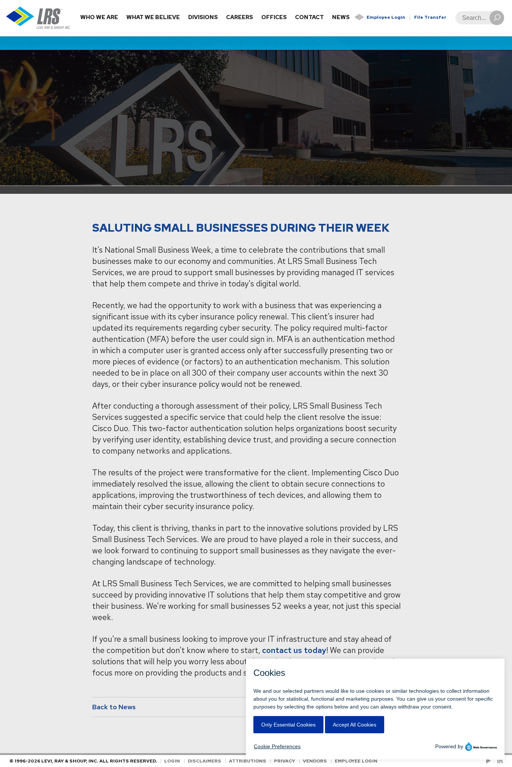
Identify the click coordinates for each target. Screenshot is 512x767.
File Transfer (430, 17)
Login (172, 761)
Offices (274, 17)
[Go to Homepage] (38, 18)
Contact (309, 17)
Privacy (284, 761)
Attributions (247, 761)
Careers (239, 17)
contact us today (294, 650)
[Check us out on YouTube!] (490, 761)
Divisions (203, 17)
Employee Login (386, 17)
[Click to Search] (497, 17)
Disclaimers (204, 761)
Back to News (114, 707)
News (341, 17)
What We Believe (153, 17)
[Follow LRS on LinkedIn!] (499, 761)
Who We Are (99, 17)
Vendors (315, 761)
